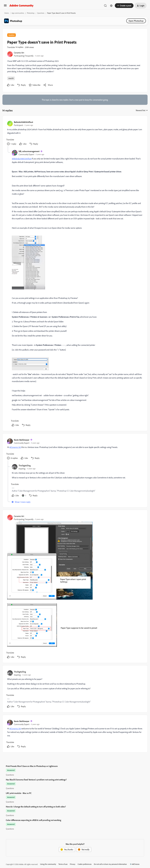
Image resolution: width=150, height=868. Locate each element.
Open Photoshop (136, 21)
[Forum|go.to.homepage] (21, 5)
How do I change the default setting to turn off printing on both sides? (36, 806)
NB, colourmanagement (29, 151)
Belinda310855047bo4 (23, 122)
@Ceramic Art (15, 447)
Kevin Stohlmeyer (21, 440)
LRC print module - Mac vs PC (18, 793)
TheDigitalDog (25, 465)
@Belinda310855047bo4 (21, 158)
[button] (5, 6)
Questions (40, 13)
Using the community (48, 864)
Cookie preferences (85, 864)
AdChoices (135, 864)
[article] (75, 133)
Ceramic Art (19, 52)
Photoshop (30, 13)
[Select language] (111, 5)
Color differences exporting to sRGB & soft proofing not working (33, 820)
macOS (11, 78)
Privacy (72, 864)
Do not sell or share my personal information (110, 864)
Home (6, 13)
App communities (18, 13)
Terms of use (63, 864)
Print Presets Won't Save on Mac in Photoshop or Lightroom (32, 766)
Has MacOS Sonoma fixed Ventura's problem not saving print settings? (36, 779)
